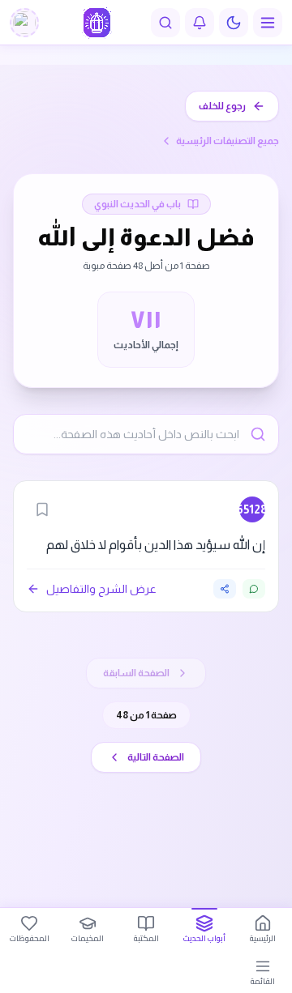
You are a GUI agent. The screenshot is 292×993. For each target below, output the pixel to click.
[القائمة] (267, 22)
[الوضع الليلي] (233, 22)
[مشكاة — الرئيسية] (96, 22)
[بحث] (165, 22)
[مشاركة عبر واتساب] (254, 589)
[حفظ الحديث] (42, 509)
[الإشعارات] (199, 22)
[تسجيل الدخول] (24, 22)
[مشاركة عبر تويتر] (224, 589)
